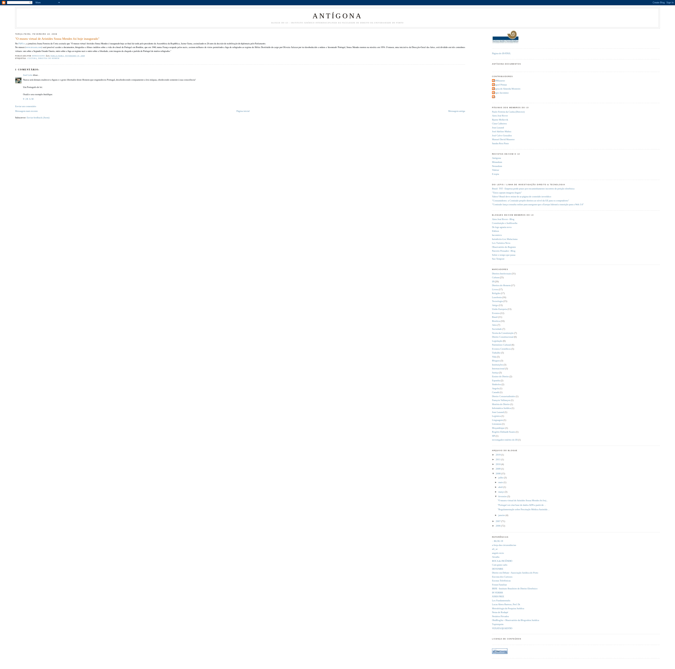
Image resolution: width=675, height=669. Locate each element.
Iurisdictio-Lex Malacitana (505, 239)
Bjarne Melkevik (500, 120)
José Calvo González (502, 135)
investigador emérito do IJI (505, 440)
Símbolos (496, 384)
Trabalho (496, 353)
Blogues (496, 360)
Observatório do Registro (504, 247)
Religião (496, 293)
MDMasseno (499, 80)
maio (501, 482)
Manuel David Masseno (503, 139)
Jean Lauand (498, 127)
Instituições (497, 365)
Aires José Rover (500, 115)
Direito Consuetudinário (503, 396)
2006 (498, 526)
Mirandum (497, 162)
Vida (494, 357)
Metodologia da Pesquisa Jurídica (508, 608)
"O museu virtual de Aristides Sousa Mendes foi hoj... (523, 500)
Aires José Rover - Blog (503, 219)
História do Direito (501, 404)
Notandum (497, 166)
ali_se (495, 549)
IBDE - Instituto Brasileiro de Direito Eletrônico (515, 588)
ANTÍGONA (337, 16)
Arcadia (495, 557)
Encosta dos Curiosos (502, 577)
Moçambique (498, 428)
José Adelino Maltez (501, 131)
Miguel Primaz (500, 85)
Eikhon (495, 231)
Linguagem (497, 420)
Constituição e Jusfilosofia (504, 223)
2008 (498, 473)
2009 (498, 469)
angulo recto (498, 553)
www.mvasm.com (33, 47)
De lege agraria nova (502, 227)
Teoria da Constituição (503, 333)
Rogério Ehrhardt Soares (503, 432)
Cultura (32, 58)
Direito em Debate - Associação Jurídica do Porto (515, 573)
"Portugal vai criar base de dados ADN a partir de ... (522, 505)
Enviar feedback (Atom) (38, 117)
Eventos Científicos (501, 349)
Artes (494, 325)
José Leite (28, 75)
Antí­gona (496, 158)
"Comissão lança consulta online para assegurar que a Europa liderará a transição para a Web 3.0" (538, 204)
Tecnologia (497, 301)
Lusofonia (497, 297)
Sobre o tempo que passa (503, 255)
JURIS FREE (498, 596)
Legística (496, 416)
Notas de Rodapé (500, 612)
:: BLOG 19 (497, 541)
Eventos (496, 313)
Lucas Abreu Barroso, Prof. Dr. (506, 604)
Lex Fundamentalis (501, 600)
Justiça (495, 372)
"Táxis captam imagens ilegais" (507, 193)
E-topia (495, 174)
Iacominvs (497, 235)
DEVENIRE (497, 569)
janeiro (502, 515)
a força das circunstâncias (504, 545)
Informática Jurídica (501, 408)
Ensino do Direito (500, 376)
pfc (494, 97)
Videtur (495, 170)
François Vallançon (501, 400)
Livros (495, 289)
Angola (495, 388)
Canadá (495, 392)
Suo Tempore (498, 259)
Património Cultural (501, 345)
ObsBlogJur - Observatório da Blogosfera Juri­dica (515, 620)
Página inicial (243, 111)
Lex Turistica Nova (501, 243)
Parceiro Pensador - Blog (503, 251)
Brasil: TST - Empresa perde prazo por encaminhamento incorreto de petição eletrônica (533, 188)
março (501, 492)
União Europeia (499, 309)
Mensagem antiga (456, 111)
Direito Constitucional (502, 337)
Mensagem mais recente (26, 111)
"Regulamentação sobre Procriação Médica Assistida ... (523, 509)
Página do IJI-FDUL (501, 53)
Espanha (496, 380)
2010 (498, 464)
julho (501, 477)
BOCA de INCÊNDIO (502, 561)
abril (500, 487)
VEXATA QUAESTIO (502, 628)
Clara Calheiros (499, 123)
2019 (498, 455)
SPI (493, 436)
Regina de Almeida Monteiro (506, 89)
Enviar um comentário (25, 106)
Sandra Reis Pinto (500, 143)
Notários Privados (500, 616)
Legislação (497, 341)
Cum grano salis (499, 565)
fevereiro (502, 496)
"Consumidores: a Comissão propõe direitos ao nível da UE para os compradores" (530, 200)
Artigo (495, 305)
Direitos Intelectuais (501, 273)
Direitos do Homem (48, 58)
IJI (493, 281)
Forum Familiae (499, 585)
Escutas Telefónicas (501, 580)
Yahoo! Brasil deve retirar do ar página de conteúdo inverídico (521, 196)
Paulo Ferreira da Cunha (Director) (508, 112)
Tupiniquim (497, 624)
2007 (498, 521)
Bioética (496, 321)
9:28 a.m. (29, 99)
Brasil (495, 317)
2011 (498, 459)
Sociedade (497, 329)
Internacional (498, 368)
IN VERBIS (497, 592)
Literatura (496, 424)
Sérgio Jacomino (501, 93)
